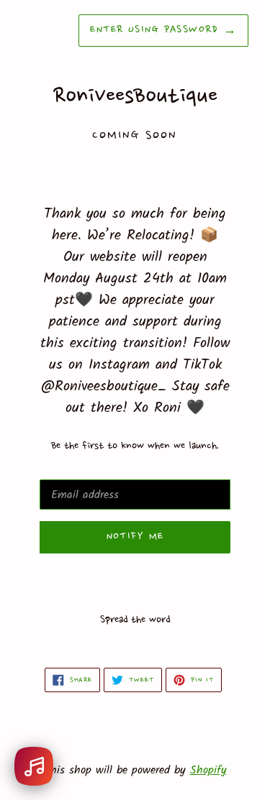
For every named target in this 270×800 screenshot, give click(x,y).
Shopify (208, 770)
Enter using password (163, 30)
